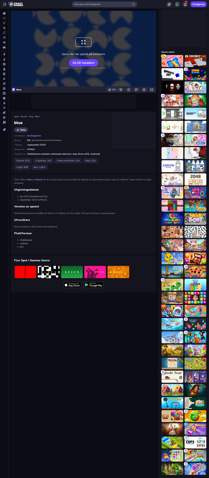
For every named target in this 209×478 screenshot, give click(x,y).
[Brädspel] (4, 69)
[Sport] (4, 112)
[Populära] (4, 27)
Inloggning (198, 4)
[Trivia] (4, 122)
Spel (16, 116)
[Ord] (4, 93)
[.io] (4, 73)
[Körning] (4, 83)
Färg (31, 116)
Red (29, 179)
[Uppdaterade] (4, 32)
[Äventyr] (4, 64)
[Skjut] (4, 107)
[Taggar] (4, 129)
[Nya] (4, 23)
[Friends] (169, 4)
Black (39, 179)
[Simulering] (4, 103)
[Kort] (4, 88)
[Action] (4, 54)
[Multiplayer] (4, 42)
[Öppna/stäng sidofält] (4, 4)
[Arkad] (4, 59)
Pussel (24, 116)
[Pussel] (4, 98)
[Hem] (4, 13)
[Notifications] (185, 4)
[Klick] (4, 78)
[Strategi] (4, 117)
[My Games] (177, 4)
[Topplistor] (4, 47)
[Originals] (4, 37)
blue (37, 116)
